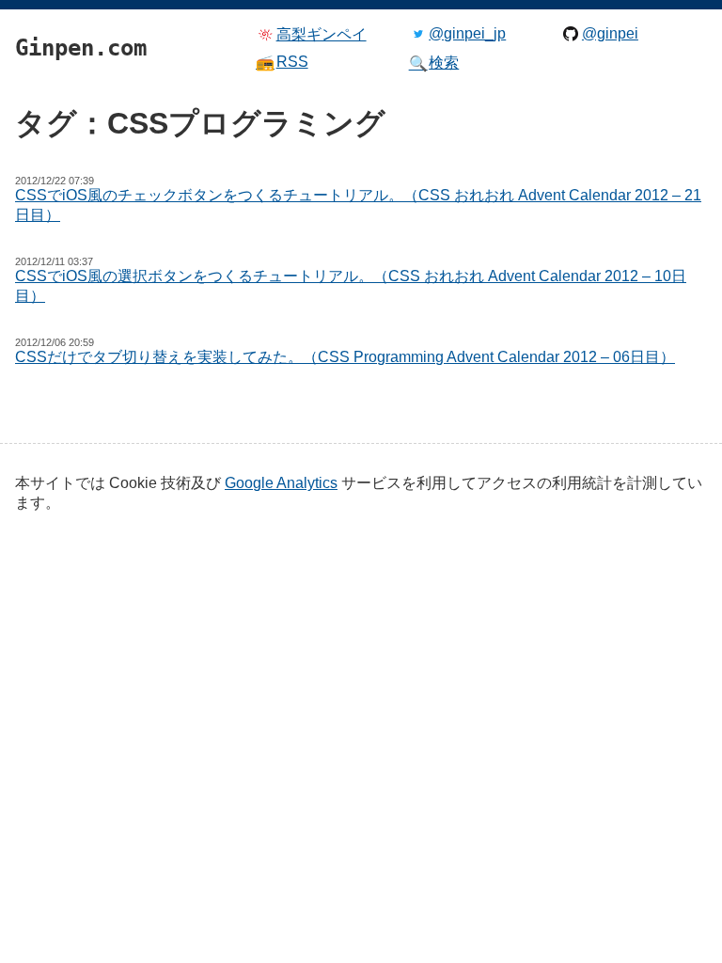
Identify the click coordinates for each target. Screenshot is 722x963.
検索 (434, 63)
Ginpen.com (43, 4)
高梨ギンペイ (321, 34)
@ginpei (610, 33)
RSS (282, 62)
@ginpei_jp (467, 33)
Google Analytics (281, 483)
